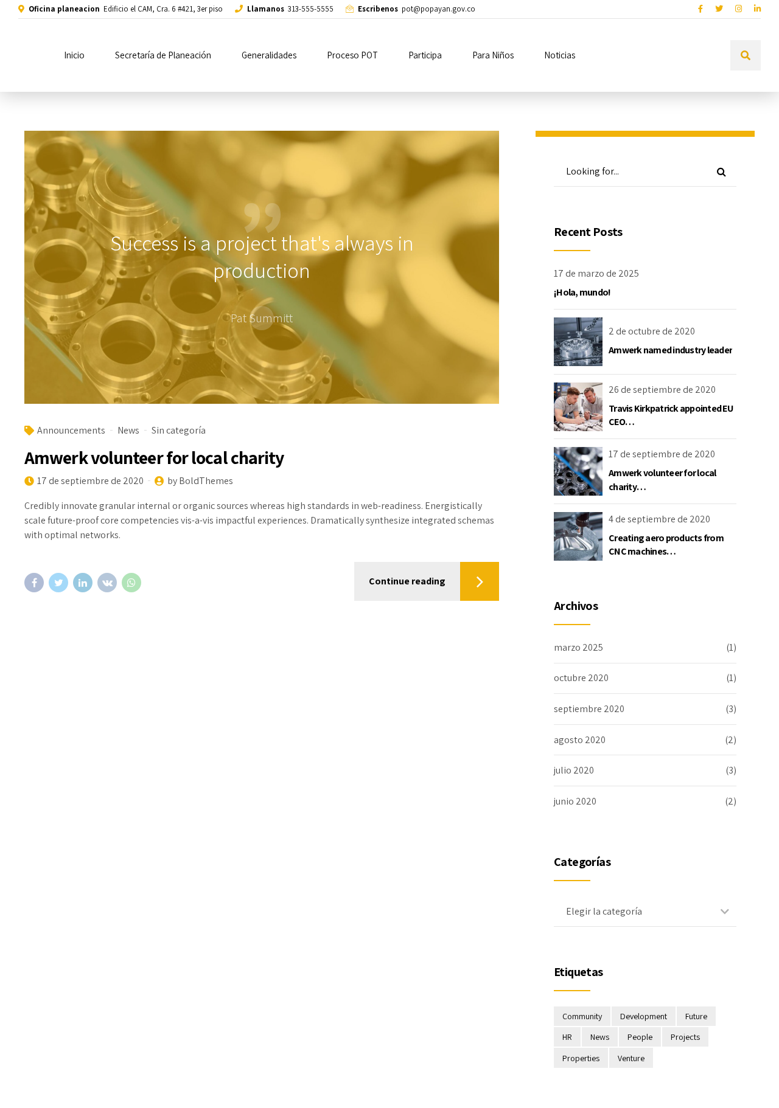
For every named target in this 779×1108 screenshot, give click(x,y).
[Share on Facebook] (34, 582)
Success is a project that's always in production (262, 257)
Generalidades (269, 55)
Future (696, 1016)
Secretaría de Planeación (163, 55)
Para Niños (493, 55)
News (128, 430)
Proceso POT (352, 55)
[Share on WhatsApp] (131, 582)
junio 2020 (575, 801)
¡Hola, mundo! (582, 292)
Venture (631, 1058)
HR (567, 1036)
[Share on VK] (107, 582)
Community (582, 1016)
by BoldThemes (200, 480)
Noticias (559, 55)
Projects (685, 1036)
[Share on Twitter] (58, 582)
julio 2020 (574, 770)
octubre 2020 (581, 677)
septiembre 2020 (589, 708)
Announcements (71, 430)
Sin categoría (179, 430)
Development (643, 1016)
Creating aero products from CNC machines (666, 544)
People (639, 1036)
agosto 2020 (580, 739)
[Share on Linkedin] (83, 582)
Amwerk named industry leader (670, 350)
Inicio (74, 55)
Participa (425, 55)
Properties (580, 1058)
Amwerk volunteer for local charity (154, 457)
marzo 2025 (578, 647)
